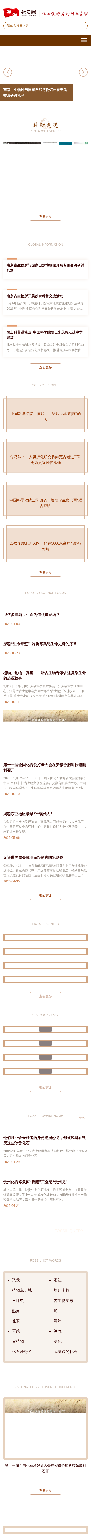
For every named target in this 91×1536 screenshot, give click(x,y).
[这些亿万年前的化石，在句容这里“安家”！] (45, 1113)
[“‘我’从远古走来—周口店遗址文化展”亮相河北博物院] (45, 1035)
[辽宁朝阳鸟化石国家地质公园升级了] (45, 993)
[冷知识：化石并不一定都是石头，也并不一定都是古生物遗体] (45, 1127)
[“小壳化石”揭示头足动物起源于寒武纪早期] (65, 174)
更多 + (83, 1173)
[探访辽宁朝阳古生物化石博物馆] (45, 1007)
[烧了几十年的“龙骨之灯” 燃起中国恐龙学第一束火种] (45, 1085)
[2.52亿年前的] (81, 174)
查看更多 (45, 216)
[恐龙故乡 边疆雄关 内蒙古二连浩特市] (45, 1021)
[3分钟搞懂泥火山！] (45, 1099)
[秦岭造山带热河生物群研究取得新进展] (50, 174)
